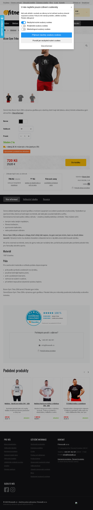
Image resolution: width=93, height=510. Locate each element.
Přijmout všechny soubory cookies (46, 35)
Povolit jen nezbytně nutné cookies (46, 40)
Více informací (46, 46)
